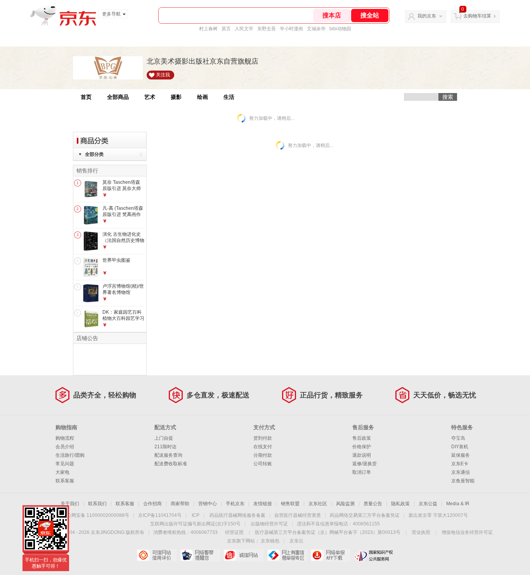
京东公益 (428, 503)
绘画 (202, 97)
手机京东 (235, 503)
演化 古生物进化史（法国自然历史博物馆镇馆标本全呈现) (123, 240)
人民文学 (244, 28)
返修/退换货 (364, 463)
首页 (86, 97)
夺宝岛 (458, 438)
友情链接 (262, 503)
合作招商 (152, 503)
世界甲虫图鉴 (116, 260)
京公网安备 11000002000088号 (95, 515)
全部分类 (94, 154)
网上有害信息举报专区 (287, 555)
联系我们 (97, 503)
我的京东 (426, 16)
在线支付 (262, 446)
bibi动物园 (340, 28)
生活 (228, 97)
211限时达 (165, 446)
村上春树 (208, 28)
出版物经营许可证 (269, 524)
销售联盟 (290, 503)
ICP (195, 515)
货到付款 (262, 438)
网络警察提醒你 (200, 555)
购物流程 (64, 438)
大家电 (62, 472)
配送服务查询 (168, 455)
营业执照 (421, 532)
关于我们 (70, 503)
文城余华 (316, 28)
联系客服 (64, 480)
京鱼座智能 (463, 480)
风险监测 (345, 503)
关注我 (163, 75)
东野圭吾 (266, 28)
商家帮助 (180, 503)
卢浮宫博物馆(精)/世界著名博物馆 (123, 289)
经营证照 (234, 532)
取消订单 (361, 472)
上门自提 (163, 438)
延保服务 (460, 455)
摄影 (176, 97)
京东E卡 (459, 463)
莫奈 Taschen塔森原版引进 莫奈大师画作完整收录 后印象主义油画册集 (121, 191)
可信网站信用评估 (157, 555)
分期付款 (262, 455)
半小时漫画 (291, 28)
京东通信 (460, 472)
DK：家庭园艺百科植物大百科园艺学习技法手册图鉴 (123, 318)
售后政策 (361, 438)
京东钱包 (270, 541)
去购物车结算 (477, 16)
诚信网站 (243, 555)
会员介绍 (64, 446)
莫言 (226, 28)
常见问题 (64, 463)
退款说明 (361, 455)
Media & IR (457, 503)
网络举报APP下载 (330, 555)
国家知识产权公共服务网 (374, 555)
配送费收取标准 (170, 463)
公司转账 (262, 463)
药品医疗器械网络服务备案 (237, 515)
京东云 (296, 541)
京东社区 (317, 503)
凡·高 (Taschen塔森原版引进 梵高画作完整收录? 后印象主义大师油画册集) (123, 217)
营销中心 (207, 503)
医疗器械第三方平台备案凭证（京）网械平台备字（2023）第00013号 (327, 532)
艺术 (149, 97)
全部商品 (118, 97)
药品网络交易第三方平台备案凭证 (365, 515)
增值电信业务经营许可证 (467, 532)
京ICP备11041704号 (160, 515)
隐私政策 (400, 503)
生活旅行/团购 (70, 455)
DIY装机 (459, 446)
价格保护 (361, 446)
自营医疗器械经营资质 (297, 515)
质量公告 (373, 503)
